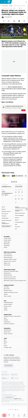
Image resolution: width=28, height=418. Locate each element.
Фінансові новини (8, 290)
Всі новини (7, 236)
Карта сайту (17, 226)
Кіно (5, 300)
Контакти (17, 217)
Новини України (7, 240)
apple (15, 374)
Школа (5, 318)
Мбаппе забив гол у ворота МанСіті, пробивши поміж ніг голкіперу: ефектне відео (20, 5)
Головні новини (7, 238)
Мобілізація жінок (8, 275)
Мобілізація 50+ (7, 273)
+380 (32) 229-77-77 (10, 397)
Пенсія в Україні (7, 296)
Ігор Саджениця (8, 16)
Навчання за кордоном (9, 323)
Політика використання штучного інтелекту (7, 226)
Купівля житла (7, 331)
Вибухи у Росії (7, 263)
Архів (16, 224)
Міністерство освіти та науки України (12, 316)
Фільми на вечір (7, 306)
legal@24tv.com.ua (17, 398)
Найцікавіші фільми (8, 302)
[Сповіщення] (26, 2)
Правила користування (6, 220)
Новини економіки (9, 285)
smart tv (6, 378)
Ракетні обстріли (7, 253)
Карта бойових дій (8, 255)
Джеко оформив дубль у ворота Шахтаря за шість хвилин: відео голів (14, 88)
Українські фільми (8, 304)
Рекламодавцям (5, 218)
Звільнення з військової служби (11, 271)
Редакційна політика (6, 211)
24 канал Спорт (5, 5)
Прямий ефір (7, 242)
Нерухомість (7, 328)
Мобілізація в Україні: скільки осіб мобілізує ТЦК (15, 280)
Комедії (5, 308)
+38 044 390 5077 (18, 186)
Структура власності (19, 222)
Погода (5, 247)
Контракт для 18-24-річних (10, 276)
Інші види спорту (7, 347)
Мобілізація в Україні (9, 269)
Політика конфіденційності (5, 223)
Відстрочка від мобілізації (10, 278)
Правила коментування (20, 213)
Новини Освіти (8, 314)
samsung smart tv (15, 378)
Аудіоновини (7, 245)
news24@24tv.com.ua (6, 186)
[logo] (8, 1)
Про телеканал (5, 213)
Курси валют (7, 288)
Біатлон (5, 345)
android (6, 374)
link (15, 192)
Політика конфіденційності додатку (20, 207)
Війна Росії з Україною (10, 252)
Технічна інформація (19, 215)
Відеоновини (7, 243)
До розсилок (8, 365)
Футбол (11, 5)
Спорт (5, 338)
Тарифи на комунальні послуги (11, 292)
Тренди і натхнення (8, 333)
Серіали (5, 310)
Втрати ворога (7, 264)
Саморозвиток (7, 321)
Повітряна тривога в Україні (10, 259)
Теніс (5, 343)
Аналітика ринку (7, 330)
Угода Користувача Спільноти (19, 210)
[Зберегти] (24, 21)
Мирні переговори (8, 257)
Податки (6, 294)
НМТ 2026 (6, 320)
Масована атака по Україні (10, 261)
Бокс (5, 340)
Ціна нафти (6, 286)
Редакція (3, 209)
